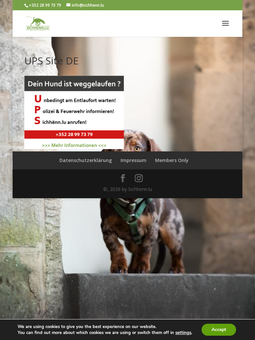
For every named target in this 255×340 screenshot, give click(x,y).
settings (183, 333)
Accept (219, 329)
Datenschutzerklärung (85, 160)
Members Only (172, 160)
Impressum (133, 160)
